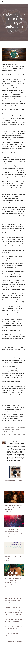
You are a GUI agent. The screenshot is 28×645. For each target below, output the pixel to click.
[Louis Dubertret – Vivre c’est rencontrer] (14, 552)
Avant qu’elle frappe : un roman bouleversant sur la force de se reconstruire (13, 483)
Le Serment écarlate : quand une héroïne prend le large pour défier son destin (13, 507)
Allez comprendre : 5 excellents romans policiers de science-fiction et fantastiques (13, 601)
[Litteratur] (2, 2)
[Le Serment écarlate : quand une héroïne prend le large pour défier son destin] (14, 501)
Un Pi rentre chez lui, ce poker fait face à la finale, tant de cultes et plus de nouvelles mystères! (13, 434)
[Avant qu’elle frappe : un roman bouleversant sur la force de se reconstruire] (14, 477)
